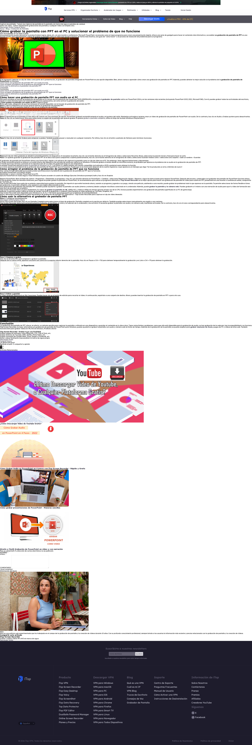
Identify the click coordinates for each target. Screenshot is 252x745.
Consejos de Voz (135, 698)
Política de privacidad (211, 741)
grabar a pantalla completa (94, 118)
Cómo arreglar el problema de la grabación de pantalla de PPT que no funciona (31, 84)
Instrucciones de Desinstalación (170, 698)
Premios (195, 694)
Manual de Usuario (164, 691)
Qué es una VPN (135, 683)
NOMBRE (4, 552)
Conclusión (4, 87)
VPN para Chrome (102, 702)
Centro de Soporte (163, 683)
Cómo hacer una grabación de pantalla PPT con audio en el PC (24, 83)
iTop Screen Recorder (70, 687)
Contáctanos (198, 687)
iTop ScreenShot (67, 698)
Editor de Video (109, 19)
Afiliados (196, 698)
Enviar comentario (7, 569)
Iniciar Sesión (186, 10)
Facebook (200, 717)
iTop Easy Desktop (68, 691)
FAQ (130, 19)
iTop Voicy (64, 694)
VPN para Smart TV (103, 710)
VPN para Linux (101, 714)
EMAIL (3, 554)
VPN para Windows (103, 683)
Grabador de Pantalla (138, 702)
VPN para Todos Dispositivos (108, 722)
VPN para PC (100, 691)
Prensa (195, 691)
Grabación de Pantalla (20, 29)
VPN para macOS (102, 687)
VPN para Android (102, 698)
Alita (2, 33)
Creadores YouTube (201, 702)
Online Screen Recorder (71, 718)
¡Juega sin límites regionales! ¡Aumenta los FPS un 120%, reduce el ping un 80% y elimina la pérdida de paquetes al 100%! (128, 2)
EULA (231, 741)
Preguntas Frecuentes (165, 687)
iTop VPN (63, 683)
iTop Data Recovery (69, 702)
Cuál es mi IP (133, 687)
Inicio (2, 29)
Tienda (167, 10)
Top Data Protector (69, 706)
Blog (8, 29)
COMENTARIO (5, 568)
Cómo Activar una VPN (166, 694)
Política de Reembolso (182, 741)
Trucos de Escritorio (137, 694)
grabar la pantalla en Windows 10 (36, 165)
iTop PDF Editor (67, 710)
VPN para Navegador (104, 718)
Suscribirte (139, 654)
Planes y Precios (67, 722)
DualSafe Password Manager (74, 714)
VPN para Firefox (102, 706)
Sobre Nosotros (199, 683)
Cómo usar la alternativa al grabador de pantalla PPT (21, 86)
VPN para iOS (100, 694)
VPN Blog (132, 691)
